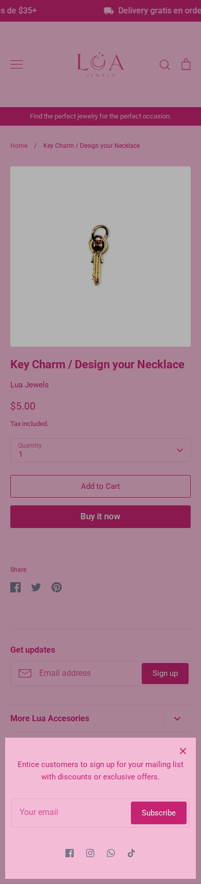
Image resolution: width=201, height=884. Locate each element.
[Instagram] (90, 853)
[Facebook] (69, 853)
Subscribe (159, 813)
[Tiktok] (131, 853)
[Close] (183, 750)
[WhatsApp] (110, 853)
